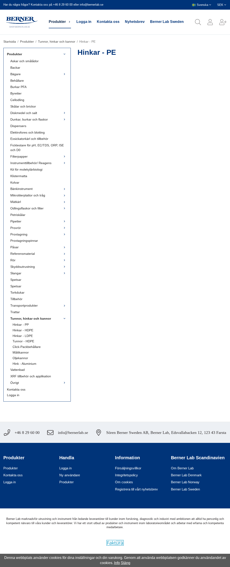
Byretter (16, 93)
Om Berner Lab (182, 468)
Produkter (57, 22)
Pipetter (15, 221)
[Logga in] (207, 22)
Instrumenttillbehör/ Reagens (30, 163)
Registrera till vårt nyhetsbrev (136, 489)
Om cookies (124, 482)
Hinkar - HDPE (23, 330)
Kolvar (14, 182)
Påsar (14, 247)
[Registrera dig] (220, 22)
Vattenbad (17, 369)
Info (117, 563)
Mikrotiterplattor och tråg (27, 195)
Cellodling (17, 100)
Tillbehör (16, 299)
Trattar (15, 312)
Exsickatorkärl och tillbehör (29, 139)
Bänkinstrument (21, 189)
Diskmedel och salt (23, 113)
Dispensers (18, 126)
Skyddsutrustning (22, 266)
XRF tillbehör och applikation (30, 376)
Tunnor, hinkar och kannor (30, 318)
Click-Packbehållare (27, 347)
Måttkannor (21, 352)
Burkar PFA (18, 87)
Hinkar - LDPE (23, 336)
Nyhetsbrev (135, 22)
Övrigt (14, 383)
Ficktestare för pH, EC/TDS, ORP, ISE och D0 (37, 147)
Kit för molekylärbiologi (26, 169)
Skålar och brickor (23, 106)
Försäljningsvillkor (128, 468)
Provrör (15, 228)
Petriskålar (17, 215)
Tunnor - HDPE (23, 341)
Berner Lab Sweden (167, 22)
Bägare (15, 74)
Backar (15, 67)
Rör (12, 260)
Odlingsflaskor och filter (27, 208)
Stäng (125, 563)
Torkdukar (17, 292)
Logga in (83, 22)
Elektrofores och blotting (27, 132)
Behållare (17, 80)
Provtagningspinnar (24, 240)
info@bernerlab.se (91, 4)
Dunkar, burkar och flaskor (29, 119)
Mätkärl (15, 202)
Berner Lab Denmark (186, 475)
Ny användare (69, 475)
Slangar (15, 273)
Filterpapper (19, 156)
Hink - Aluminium (24, 363)
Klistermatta (18, 176)
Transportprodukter (24, 305)
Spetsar (15, 279)
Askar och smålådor (24, 61)
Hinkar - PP (21, 324)
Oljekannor (20, 358)
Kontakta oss (108, 22)
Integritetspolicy (126, 475)
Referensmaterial (22, 253)
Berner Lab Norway (185, 482)
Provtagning (18, 234)
